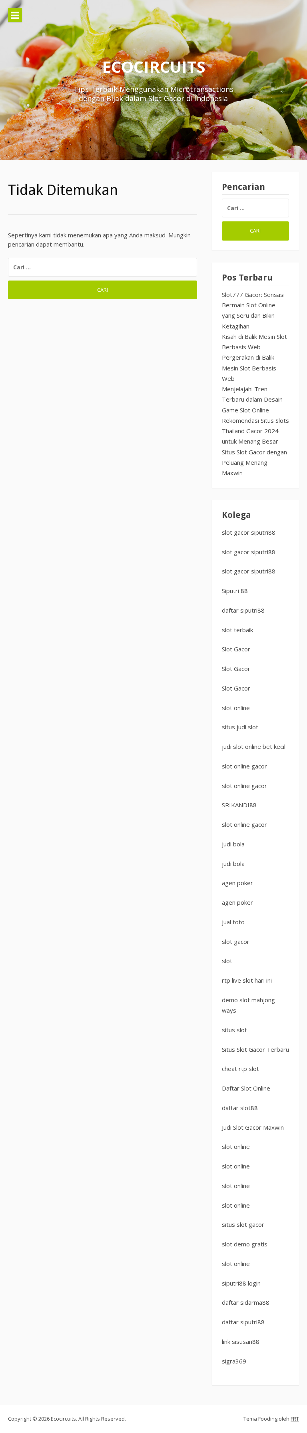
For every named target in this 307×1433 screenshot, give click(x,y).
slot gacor (235, 941)
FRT (295, 1418)
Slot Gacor (236, 649)
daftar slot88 (240, 1108)
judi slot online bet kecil (253, 746)
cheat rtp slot (240, 1069)
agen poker (237, 883)
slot (227, 961)
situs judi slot (240, 727)
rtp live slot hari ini (247, 980)
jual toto (233, 922)
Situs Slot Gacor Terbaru (255, 1049)
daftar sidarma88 (245, 1302)
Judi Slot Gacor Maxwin (253, 1127)
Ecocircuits (153, 67)
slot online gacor (244, 766)
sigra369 (234, 1361)
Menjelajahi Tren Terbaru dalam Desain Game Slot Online (252, 399)
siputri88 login (241, 1283)
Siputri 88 (235, 591)
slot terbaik (237, 630)
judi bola (233, 844)
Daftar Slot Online (246, 1088)
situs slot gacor (243, 1224)
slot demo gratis (244, 1244)
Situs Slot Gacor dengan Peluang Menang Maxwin (254, 462)
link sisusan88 (240, 1341)
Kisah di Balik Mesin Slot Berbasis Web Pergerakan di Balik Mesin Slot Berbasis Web (254, 357)
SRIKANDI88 (239, 805)
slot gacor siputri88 (248, 532)
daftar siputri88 (243, 610)
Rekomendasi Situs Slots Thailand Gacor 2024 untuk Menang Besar (255, 431)
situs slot (234, 1030)
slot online (236, 708)
